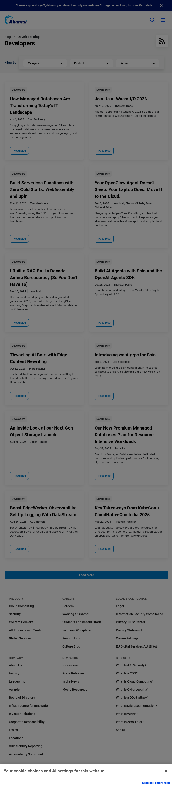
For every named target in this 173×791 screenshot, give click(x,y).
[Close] (166, 771)
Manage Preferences (156, 782)
